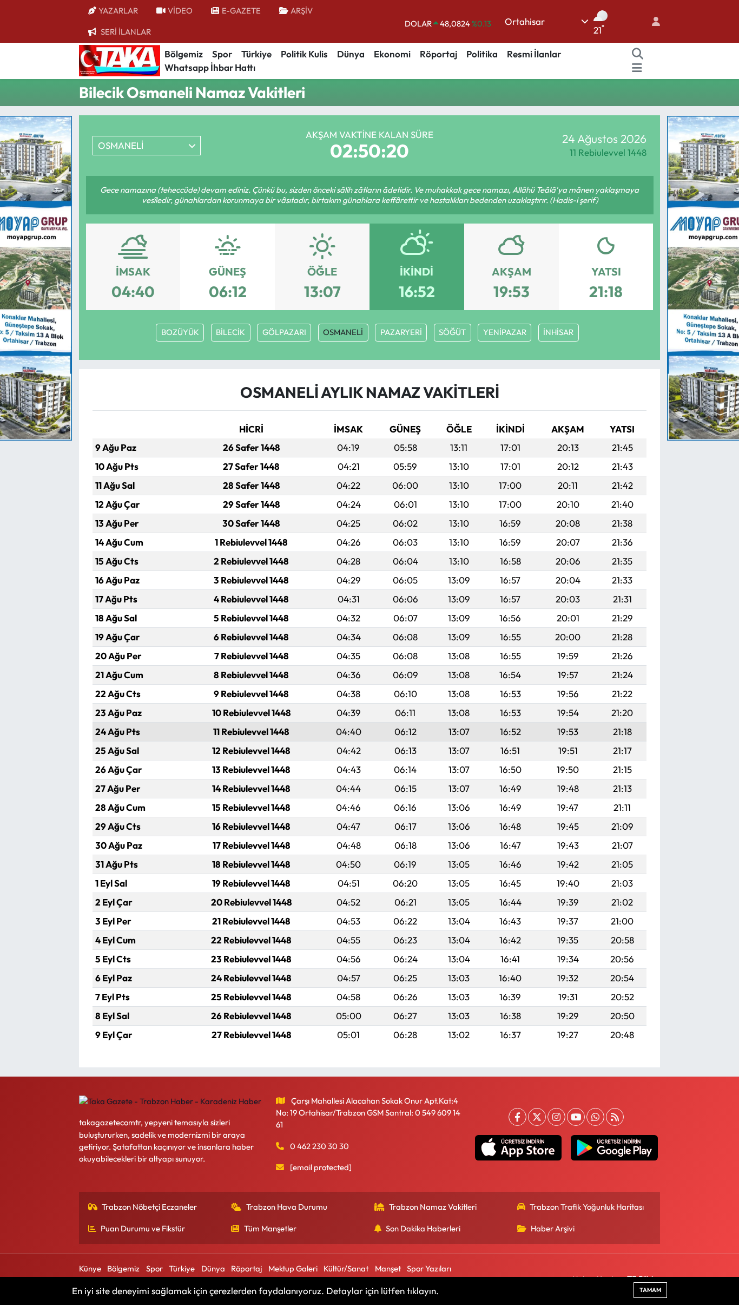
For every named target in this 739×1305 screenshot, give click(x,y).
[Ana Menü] (637, 68)
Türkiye (256, 54)
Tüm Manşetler (270, 1228)
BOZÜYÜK (180, 332)
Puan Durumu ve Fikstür (143, 1228)
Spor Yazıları (429, 1268)
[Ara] (638, 54)
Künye (90, 1268)
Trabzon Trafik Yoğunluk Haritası (587, 1207)
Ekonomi (392, 54)
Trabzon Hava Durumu (286, 1207)
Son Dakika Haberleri (423, 1228)
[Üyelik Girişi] (651, 21)
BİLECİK (230, 332)
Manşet (388, 1268)
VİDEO (180, 10)
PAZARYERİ (401, 332)
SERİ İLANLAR (126, 32)
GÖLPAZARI (284, 332)
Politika (482, 54)
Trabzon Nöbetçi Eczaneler (149, 1207)
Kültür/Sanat (346, 1268)
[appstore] (518, 1148)
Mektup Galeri (293, 1268)
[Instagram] (556, 1117)
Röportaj (438, 54)
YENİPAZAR (504, 332)
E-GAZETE (241, 10)
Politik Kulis (304, 54)
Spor (222, 54)
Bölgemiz (183, 54)
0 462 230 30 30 (319, 1146)
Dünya (351, 54)
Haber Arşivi (553, 1228)
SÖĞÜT (452, 332)
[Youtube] (576, 1117)
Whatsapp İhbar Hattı (209, 67)
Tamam (650, 1290)
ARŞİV (302, 10)
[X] (537, 1117)
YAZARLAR (118, 10)
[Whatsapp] (595, 1117)
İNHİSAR (558, 332)
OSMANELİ (343, 332)
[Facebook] (517, 1117)
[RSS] (615, 1117)
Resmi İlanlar (534, 54)
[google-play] (614, 1148)
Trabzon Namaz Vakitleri (433, 1207)
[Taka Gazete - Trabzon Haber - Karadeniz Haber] (119, 59)
